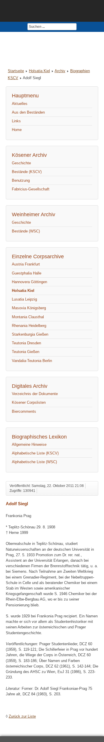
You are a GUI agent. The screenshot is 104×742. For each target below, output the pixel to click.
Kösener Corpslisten (29, 402)
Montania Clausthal (28, 317)
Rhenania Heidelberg (29, 325)
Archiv (60, 71)
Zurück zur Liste (22, 716)
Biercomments (24, 411)
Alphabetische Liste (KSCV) (35, 453)
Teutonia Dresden (26, 343)
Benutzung (21, 180)
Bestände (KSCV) (27, 172)
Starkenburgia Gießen (30, 334)
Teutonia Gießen (25, 352)
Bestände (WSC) (26, 231)
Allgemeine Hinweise (29, 444)
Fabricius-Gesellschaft (30, 189)
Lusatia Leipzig (24, 299)
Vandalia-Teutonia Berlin (32, 361)
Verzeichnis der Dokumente (35, 394)
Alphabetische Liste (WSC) (34, 462)
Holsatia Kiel (39, 71)
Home (17, 130)
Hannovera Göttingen (29, 282)
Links (16, 121)
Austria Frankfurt (26, 264)
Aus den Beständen (28, 112)
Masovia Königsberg (29, 308)
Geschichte (21, 163)
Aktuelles (19, 103)
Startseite (16, 71)
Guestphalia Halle (26, 273)
